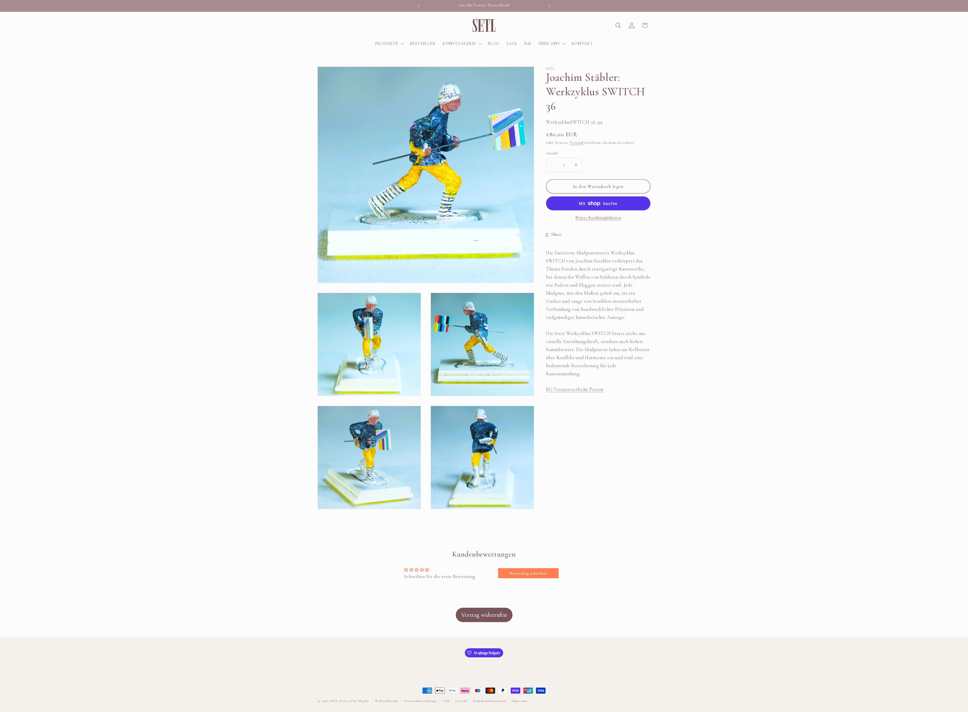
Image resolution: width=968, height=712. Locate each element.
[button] (388, 43)
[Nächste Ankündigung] (549, 6)
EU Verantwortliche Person (574, 389)
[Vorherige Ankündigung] (418, 6)
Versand (576, 143)
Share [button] (556, 234)
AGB (446, 701)
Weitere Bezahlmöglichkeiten (598, 218)
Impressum (519, 701)
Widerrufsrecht (386, 701)
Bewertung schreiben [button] (528, 572)
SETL (334, 701)
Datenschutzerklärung (420, 701)
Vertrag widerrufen (484, 615)
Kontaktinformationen (489, 701)
